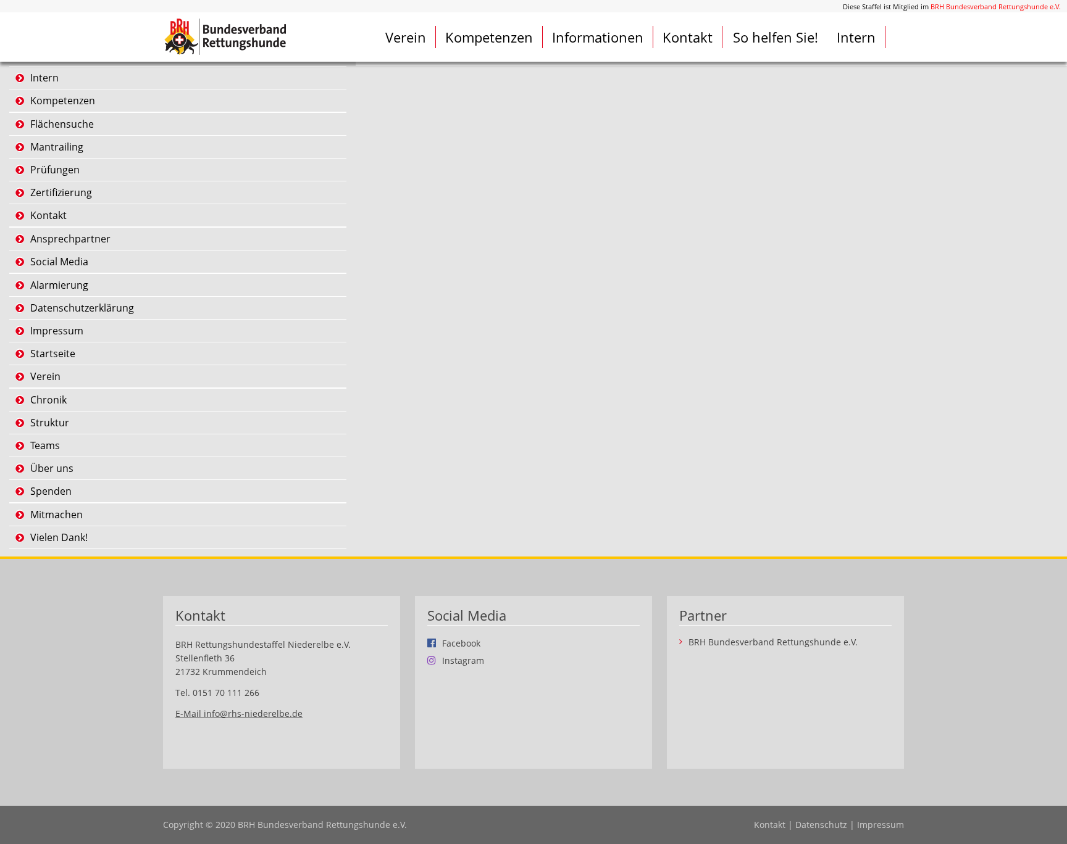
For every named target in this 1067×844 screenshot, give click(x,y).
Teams (45, 445)
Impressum (56, 330)
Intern (856, 37)
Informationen (597, 37)
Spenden (51, 491)
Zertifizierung (61, 192)
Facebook (461, 643)
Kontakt (688, 37)
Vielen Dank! (59, 537)
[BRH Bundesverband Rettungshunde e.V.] (225, 36)
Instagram (463, 660)
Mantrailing (56, 147)
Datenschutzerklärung (82, 308)
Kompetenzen (489, 37)
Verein (405, 37)
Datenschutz (821, 824)
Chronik (48, 400)
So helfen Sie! (775, 37)
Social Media (59, 261)
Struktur (49, 422)
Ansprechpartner (70, 239)
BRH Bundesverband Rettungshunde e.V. (996, 6)
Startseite (52, 353)
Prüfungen (55, 169)
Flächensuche (62, 124)
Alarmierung (59, 285)
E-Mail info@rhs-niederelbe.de (239, 713)
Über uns (51, 468)
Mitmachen (56, 514)
